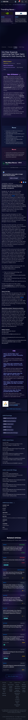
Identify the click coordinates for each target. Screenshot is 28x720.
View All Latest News (13, 676)
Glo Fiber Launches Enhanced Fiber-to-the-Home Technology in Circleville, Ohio (14, 573)
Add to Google (23, 691)
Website (5, 520)
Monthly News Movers (17, 691)
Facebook (24, 686)
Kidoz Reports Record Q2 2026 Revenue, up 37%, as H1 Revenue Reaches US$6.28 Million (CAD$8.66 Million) (12, 599)
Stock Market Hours (17, 705)
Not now (22, 178)
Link (4, 521)
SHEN (13, 196)
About (4, 684)
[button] (15, 1)
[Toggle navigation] (25, 1)
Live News (17, 699)
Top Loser (22, 557)
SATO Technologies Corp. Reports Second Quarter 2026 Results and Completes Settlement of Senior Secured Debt (12, 612)
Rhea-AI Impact (7, 61)
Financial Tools (17, 702)
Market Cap (6, 505)
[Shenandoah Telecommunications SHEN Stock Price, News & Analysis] (5, 404)
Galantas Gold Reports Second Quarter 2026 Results (13, 652)
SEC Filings (21, 47)
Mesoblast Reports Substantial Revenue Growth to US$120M (14, 666)
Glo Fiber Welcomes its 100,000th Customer (12, 463)
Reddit (23, 688)
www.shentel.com (12, 326)
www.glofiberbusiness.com (10, 286)
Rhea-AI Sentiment (8, 65)
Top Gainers (17, 686)
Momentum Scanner (17, 694)
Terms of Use (10, 684)
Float (4, 508)
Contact (4, 686)
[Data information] (14, 502)
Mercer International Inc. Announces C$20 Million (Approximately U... (19, 21)
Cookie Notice (10, 687)
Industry (5, 512)
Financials (10, 47)
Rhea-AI (4, 693)
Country (5, 523)
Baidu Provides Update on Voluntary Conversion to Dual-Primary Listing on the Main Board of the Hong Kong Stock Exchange (14, 586)
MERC (15, 17)
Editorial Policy (4, 689)
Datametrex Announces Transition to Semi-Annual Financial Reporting (13, 626)
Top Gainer (21, 544)
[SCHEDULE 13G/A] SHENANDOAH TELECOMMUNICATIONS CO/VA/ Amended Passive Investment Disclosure (12, 475)
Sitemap (4, 695)
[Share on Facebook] (23, 182)
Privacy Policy (10, 690)
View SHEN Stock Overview (14, 408)
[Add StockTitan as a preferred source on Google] (25, 182)
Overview (4, 47)
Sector (4, 516)
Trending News (7, 9)
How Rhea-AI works (14, 167)
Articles (17, 684)
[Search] (22, 1)
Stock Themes (17, 697)
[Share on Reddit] (21, 182)
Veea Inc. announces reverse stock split (14, 560)
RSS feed (24, 684)
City (4, 527)
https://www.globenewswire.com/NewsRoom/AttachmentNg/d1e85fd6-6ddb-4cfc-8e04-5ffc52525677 (14, 342)
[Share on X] (19, 182)
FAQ (4, 691)
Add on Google (14, 178)
